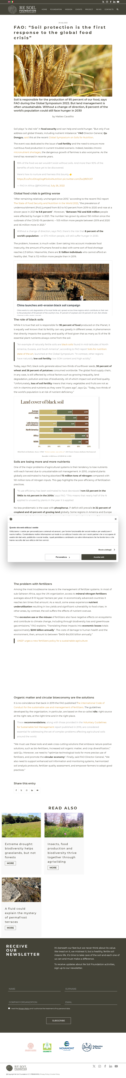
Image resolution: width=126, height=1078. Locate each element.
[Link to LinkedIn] (114, 2)
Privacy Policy (24, 1008)
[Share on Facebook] (16, 790)
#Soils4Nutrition (53, 179)
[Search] (117, 9)
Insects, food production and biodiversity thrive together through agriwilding (62, 852)
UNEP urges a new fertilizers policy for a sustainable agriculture (52, 640)
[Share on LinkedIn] (32, 790)
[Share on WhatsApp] (26, 790)
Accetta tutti (99, 557)
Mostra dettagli (105, 550)
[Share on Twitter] (21, 790)
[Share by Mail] (37, 790)
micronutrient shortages (27, 152)
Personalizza (61, 557)
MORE (10, 863)
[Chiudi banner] (116, 519)
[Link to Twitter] (103, 2)
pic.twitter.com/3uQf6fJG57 (78, 179)
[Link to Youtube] (118, 2)
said (26, 137)
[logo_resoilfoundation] (22, 9)
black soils (67, 344)
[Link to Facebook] (110, 2)
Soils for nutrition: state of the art (54, 452)
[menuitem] (44, 9)
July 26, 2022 (58, 185)
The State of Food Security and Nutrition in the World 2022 (46, 203)
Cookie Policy (55, 1074)
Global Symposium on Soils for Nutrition (71, 137)
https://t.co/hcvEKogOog (30, 179)
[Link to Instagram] (107, 2)
